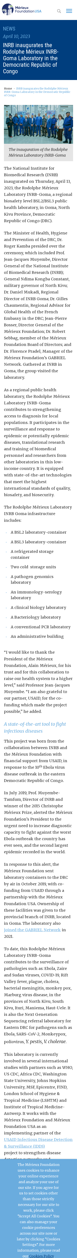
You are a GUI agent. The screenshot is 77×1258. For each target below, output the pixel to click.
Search (59, 11)
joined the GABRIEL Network (32, 930)
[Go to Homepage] (21, 9)
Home (8, 88)
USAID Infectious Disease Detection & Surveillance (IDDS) (38, 1142)
